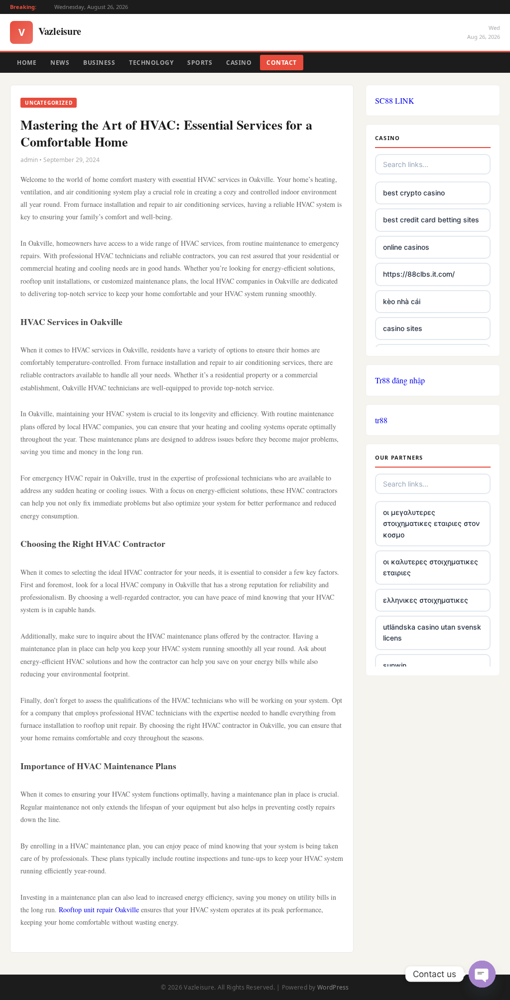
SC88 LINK (394, 100)
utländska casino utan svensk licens (432, 632)
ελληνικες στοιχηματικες (425, 600)
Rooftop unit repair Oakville (99, 909)
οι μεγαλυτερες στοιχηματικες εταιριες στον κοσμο (431, 523)
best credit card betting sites (431, 219)
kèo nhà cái (401, 301)
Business (99, 62)
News (59, 62)
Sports (199, 62)
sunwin (394, 665)
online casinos (406, 247)
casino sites (402, 328)
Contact (281, 62)
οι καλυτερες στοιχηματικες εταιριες (430, 567)
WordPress (333, 987)
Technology (151, 62)
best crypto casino (414, 192)
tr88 (381, 420)
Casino (239, 62)
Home (26, 62)
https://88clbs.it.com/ (419, 274)
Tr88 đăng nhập (400, 380)
